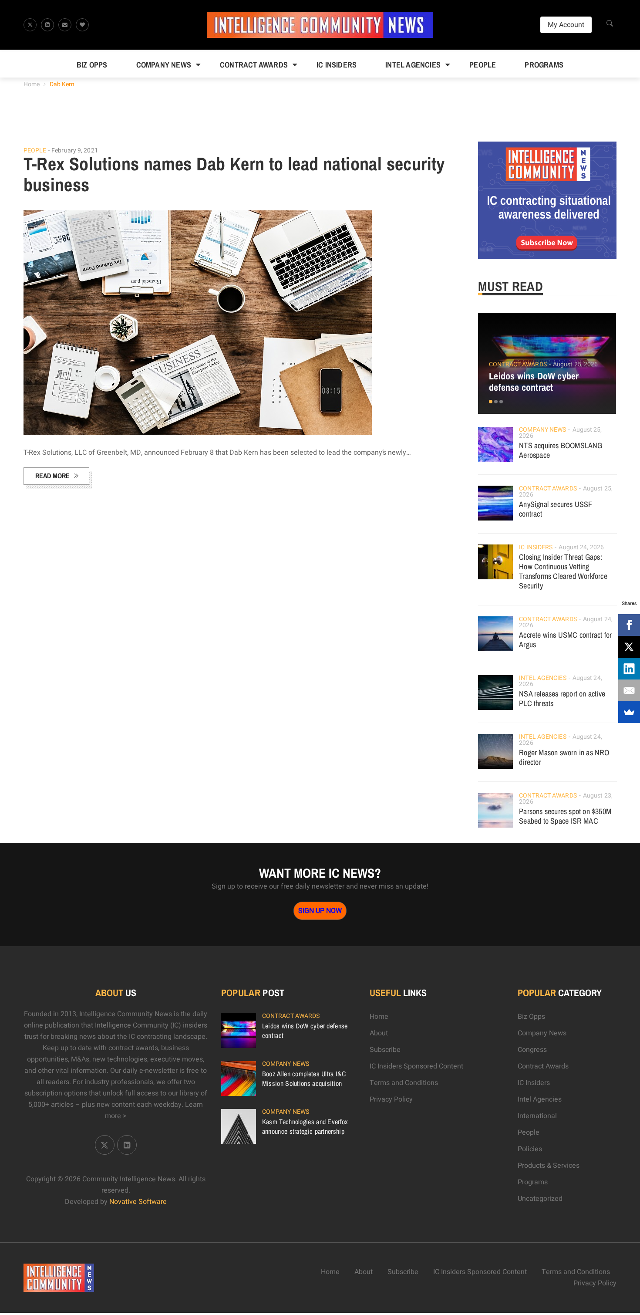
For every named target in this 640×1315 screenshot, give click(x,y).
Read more (52, 475)
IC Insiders (337, 64)
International (537, 1116)
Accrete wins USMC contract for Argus (565, 639)
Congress (532, 1050)
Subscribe (385, 1050)
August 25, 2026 (575, 364)
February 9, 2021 (74, 150)
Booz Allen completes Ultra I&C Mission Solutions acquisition (304, 1078)
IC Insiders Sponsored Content (416, 1066)
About (379, 1033)
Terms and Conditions (404, 1083)
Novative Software (138, 1202)
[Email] (629, 690)
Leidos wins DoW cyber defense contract (534, 381)
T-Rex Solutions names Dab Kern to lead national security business (234, 174)
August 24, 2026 (581, 547)
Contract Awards (254, 64)
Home (32, 84)
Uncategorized (540, 1198)
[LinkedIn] (629, 668)
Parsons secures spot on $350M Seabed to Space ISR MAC (565, 816)
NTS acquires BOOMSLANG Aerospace (560, 450)
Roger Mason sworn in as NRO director (564, 757)
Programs (544, 64)
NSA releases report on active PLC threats (562, 698)
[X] (629, 647)
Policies (530, 1149)
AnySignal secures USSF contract (555, 509)
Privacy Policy (391, 1099)
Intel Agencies (413, 64)
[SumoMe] (629, 712)
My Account (566, 25)
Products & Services (548, 1165)
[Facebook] (629, 625)
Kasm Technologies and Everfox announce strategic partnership (305, 1126)
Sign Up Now (320, 911)
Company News (163, 64)
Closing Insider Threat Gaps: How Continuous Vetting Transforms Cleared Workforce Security (563, 571)
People (482, 64)
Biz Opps (92, 64)
